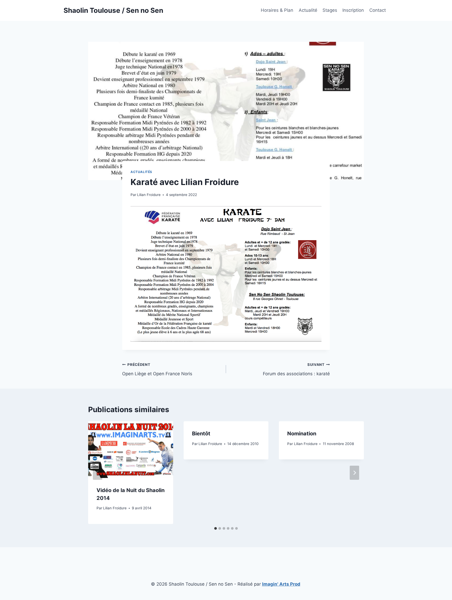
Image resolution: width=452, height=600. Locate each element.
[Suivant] (354, 473)
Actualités (141, 172)
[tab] (215, 528)
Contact (377, 10)
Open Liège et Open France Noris (157, 369)
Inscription (353, 10)
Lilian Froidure (149, 195)
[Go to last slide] (97, 473)
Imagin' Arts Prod (281, 584)
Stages (330, 10)
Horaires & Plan (277, 10)
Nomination (301, 433)
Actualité (308, 10)
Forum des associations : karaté (296, 369)
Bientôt (201, 433)
